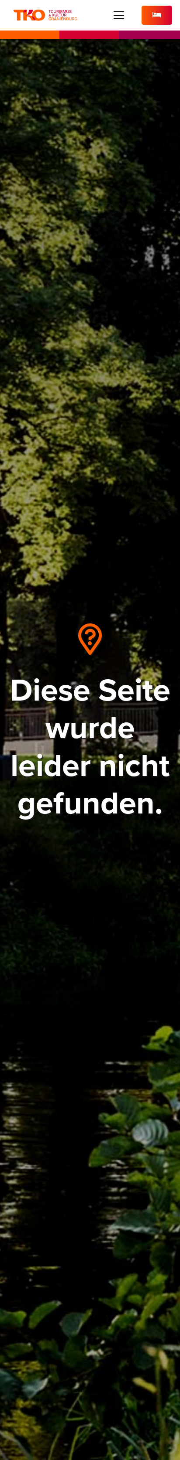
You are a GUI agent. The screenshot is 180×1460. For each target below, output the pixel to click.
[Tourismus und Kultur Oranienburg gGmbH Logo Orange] (45, 15)
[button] (119, 15)
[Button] (157, 15)
